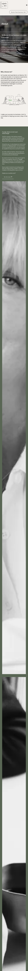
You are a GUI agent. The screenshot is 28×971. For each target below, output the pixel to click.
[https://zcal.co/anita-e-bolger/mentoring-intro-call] (14, 100)
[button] (26, 5)
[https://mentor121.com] (4, 5)
